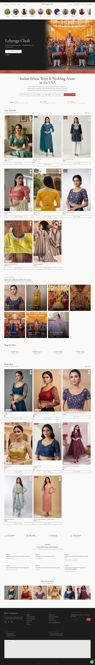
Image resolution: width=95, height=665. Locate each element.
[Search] (85, 4)
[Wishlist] (87, 4)
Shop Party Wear (25, 94)
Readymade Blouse (31, 616)
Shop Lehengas (37, 94)
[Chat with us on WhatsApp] (92, 662)
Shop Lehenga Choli (12, 49)
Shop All (6, 4)
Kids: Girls (29, 624)
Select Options (18, 163)
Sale (82, 4)
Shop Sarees (48, 94)
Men (24, 4)
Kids (70, 4)
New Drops (13, 4)
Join (89, 619)
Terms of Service (52, 620)
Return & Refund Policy (53, 616)
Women (18, 4)
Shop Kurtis (58, 94)
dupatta (28, 615)
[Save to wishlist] (31, 117)
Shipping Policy (52, 615)
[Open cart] (90, 4)
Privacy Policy (51, 618)
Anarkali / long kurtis (31, 618)
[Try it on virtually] (31, 120)
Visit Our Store (69, 94)
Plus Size (76, 4)
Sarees (28, 622)
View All (87, 112)
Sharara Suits (29, 620)
